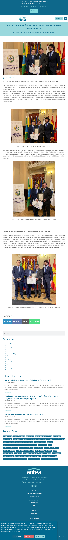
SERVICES (34, 491)
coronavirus (62, 439)
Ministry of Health (40, 450)
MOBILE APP (34, 513)
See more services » (34, 500)
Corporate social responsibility (49, 456)
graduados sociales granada (26, 448)
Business (9, 346)
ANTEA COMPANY (34, 518)
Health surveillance (34, 496)
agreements (22, 436)
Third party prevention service (34, 493)
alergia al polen (30, 436)
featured (7, 78)
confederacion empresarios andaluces (39, 439)
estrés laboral (20, 445)
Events (9, 352)
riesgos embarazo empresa (20, 459)
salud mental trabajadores (51, 459)
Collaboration (25, 439)
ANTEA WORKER (34, 516)
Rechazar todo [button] (29, 536)
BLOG (34, 505)
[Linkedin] (35, 486)
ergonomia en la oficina (9, 445)
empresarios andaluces (40, 442)
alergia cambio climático (41, 436)
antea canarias (56, 436)
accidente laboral (7, 436)
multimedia (10, 358)
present (15, 436)
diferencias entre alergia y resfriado (24, 442)
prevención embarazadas (45, 453)
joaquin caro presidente (9, 450)
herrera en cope (38, 448)
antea (50, 436)
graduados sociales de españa (10, 448)
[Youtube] (32, 486)
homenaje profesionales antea (51, 448)
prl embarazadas (56, 453)
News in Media (11, 362)
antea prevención (7, 439)
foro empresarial (43, 445)
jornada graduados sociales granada (25, 450)
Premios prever (18, 453)
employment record (8, 456)
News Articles (11, 344)
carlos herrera (17, 439)
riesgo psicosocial (7, 459)
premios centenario (8, 453)
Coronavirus (10, 348)
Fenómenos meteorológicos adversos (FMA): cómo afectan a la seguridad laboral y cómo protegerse (31, 397)
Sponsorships (11, 364)
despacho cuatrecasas (8, 442)
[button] (65, 18)
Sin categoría (10, 368)
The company (10, 356)
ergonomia (49, 442)
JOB (34, 508)
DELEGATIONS (34, 503)
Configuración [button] (17, 536)
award (49, 445)
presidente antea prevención (30, 453)
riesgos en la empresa (34, 459)
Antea (15, 32)
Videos (9, 370)
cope (51, 439)
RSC (42, 459)
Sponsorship (49, 450)
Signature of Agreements (14, 354)
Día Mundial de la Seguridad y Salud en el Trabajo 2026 (28, 380)
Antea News (10, 360)
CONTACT (34, 511)
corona (55, 439)
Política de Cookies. (20, 531)
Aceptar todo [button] (40, 536)
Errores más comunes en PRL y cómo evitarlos (24, 414)
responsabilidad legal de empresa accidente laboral (27, 456)
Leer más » (8, 392)
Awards (12, 78)
